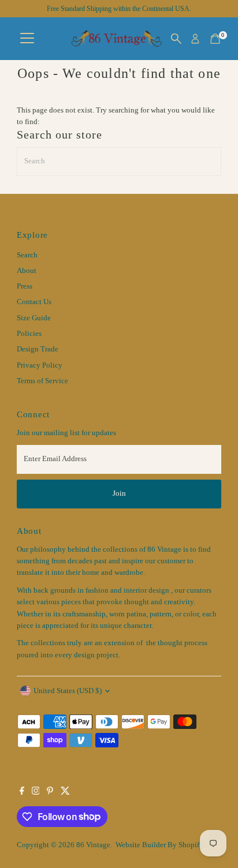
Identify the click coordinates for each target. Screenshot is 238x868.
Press (24, 286)
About (26, 271)
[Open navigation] (27, 38)
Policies (29, 334)
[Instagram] (36, 792)
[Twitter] (65, 792)
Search (27, 255)
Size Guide (34, 318)
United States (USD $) (68, 691)
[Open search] (176, 38)
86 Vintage (93, 845)
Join (119, 493)
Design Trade (37, 349)
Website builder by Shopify (159, 845)
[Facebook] (22, 792)
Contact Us (34, 302)
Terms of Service (42, 381)
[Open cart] (215, 38)
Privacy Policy (39, 365)
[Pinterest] (50, 792)
